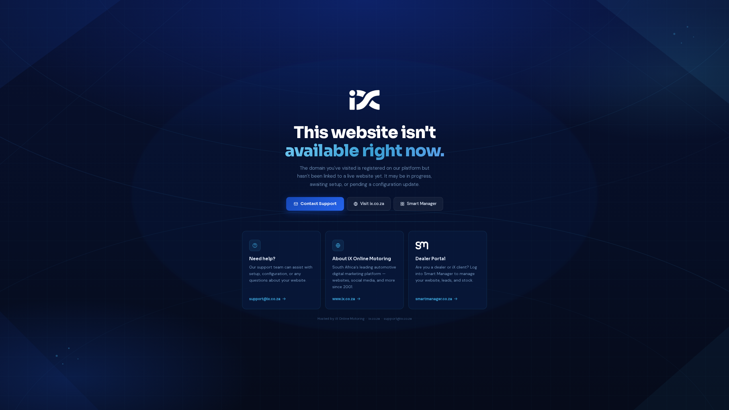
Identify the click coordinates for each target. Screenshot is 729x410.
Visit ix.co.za (372, 203)
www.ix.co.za (343, 298)
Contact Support (318, 203)
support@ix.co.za (264, 298)
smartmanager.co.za (433, 298)
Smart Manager (422, 203)
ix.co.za (374, 318)
